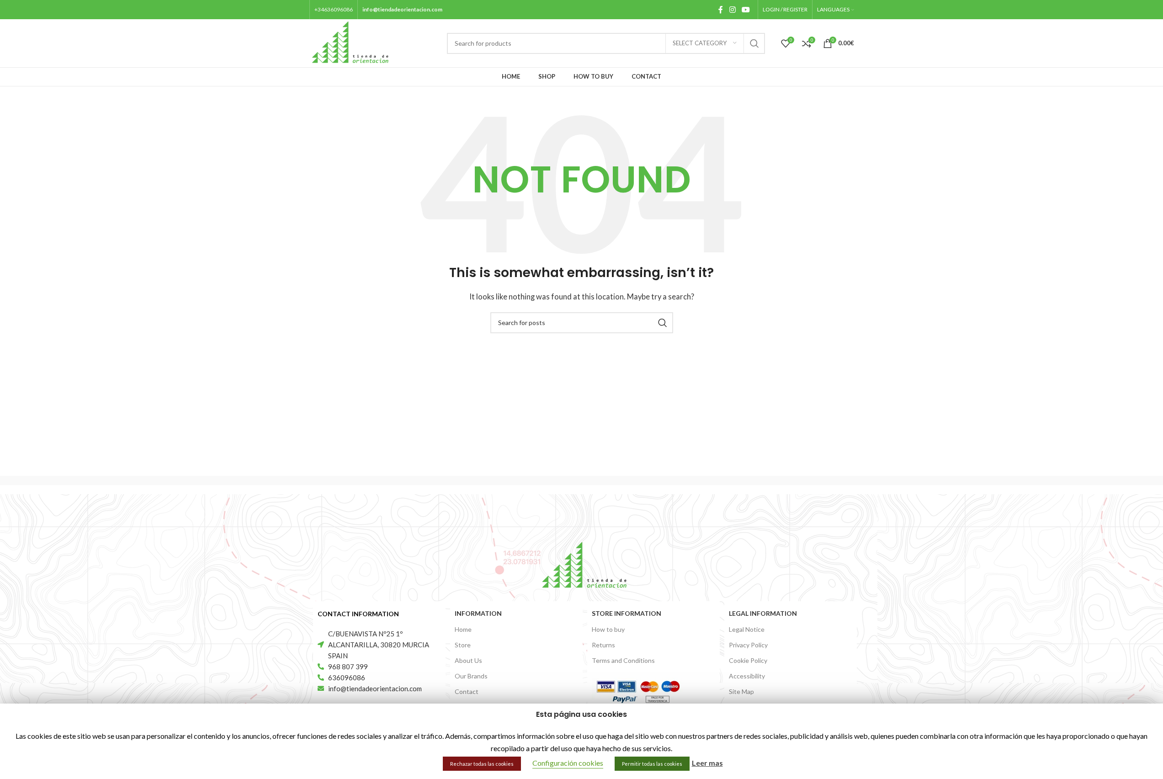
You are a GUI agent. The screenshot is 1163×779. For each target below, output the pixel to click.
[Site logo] (350, 42)
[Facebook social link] (720, 9)
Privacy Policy (748, 645)
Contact (466, 691)
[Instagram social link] (732, 9)
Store (463, 645)
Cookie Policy (748, 660)
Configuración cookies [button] (567, 762)
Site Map (741, 691)
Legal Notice (747, 629)
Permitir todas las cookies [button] (652, 764)
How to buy (608, 629)
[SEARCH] (754, 43)
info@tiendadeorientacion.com (402, 9)
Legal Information (763, 613)
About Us (468, 660)
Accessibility (747, 676)
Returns (603, 645)
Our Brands (471, 676)
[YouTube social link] (745, 9)
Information (478, 613)
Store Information (626, 613)
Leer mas (707, 762)
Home (463, 629)
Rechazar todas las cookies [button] (482, 764)
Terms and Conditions (623, 660)
